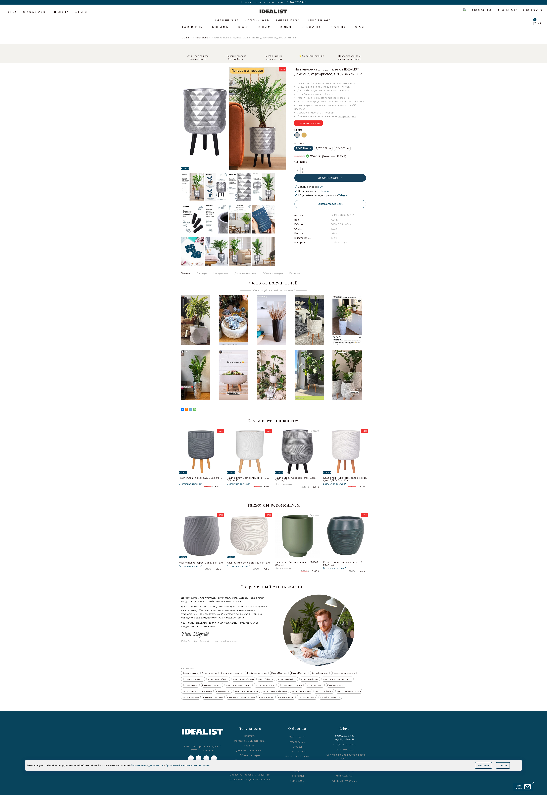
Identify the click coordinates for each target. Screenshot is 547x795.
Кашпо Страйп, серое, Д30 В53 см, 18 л (200, 479)
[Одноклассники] (186, 409)
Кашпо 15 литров (279, 673)
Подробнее (483, 765)
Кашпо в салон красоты (343, 673)
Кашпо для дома (190, 685)
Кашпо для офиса (314, 685)
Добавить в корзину (330, 177)
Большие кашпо (190, 673)
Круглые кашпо (266, 697)
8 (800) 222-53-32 (344, 735)
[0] (534, 24)
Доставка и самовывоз (249, 750)
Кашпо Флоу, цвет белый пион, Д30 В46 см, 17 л (248, 479)
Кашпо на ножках (190, 697)
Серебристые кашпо (330, 697)
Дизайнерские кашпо (256, 673)
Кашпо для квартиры (265, 685)
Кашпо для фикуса (324, 691)
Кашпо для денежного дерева (337, 679)
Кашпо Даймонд (265, 679)
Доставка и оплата (245, 273)
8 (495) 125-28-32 (344, 739)
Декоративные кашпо (231, 673)
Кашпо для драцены (212, 685)
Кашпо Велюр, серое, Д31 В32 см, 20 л (201, 562)
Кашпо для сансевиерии (246, 691)
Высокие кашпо (209, 673)
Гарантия (294, 273)
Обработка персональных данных (249, 774)
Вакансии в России (297, 756)
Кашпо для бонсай (310, 679)
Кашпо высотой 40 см (193, 679)
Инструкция (220, 273)
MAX (320, 187)
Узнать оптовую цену (330, 204)
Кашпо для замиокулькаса (238, 685)
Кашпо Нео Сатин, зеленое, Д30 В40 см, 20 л (296, 563)
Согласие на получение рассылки (249, 779)
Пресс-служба (297, 751)
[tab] (187, 273)
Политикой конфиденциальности (147, 765)
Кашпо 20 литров (320, 673)
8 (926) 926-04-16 (296, 2)
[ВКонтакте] (182, 409)
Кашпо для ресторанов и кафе (197, 691)
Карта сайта (297, 780)
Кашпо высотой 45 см (218, 679)
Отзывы (185, 273)
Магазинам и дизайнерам (250, 740)
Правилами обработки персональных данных (188, 765)
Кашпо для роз (223, 691)
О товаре (201, 273)
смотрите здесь (347, 116)
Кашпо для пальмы (336, 685)
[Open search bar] (539, 23)
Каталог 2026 (297, 742)
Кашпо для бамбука (287, 679)
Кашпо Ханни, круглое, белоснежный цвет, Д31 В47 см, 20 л (345, 479)
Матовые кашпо (286, 697)
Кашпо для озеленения (290, 685)
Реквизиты (297, 775)
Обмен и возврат (273, 273)
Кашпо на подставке (213, 697)
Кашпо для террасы (301, 691)
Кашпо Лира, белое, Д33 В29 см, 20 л (249, 562)
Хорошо (503, 765)
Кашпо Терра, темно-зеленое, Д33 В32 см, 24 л (343, 563)
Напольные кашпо (307, 697)
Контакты (249, 736)
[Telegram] (190, 409)
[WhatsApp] (194, 409)
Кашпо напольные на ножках (241, 697)
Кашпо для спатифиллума (275, 691)
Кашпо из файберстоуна (349, 691)
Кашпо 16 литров (299, 673)
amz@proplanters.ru (345, 744)
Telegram (324, 191)
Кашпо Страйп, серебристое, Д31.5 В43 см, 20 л (295, 479)
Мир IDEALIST (297, 737)
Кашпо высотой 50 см (243, 679)
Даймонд (327, 94)
